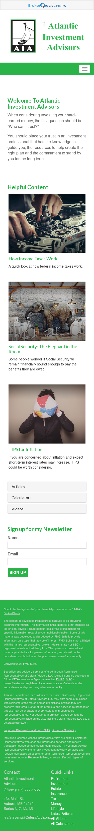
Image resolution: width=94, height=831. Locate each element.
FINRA (60, 679)
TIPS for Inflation (25, 449)
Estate (56, 788)
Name (13, 537)
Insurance (59, 793)
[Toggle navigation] (84, 69)
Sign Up (18, 572)
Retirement (59, 778)
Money (56, 803)
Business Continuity (64, 730)
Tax (54, 798)
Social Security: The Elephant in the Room (43, 349)
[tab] (47, 486)
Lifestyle (57, 808)
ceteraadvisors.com (16, 722)
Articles (18, 486)
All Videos (58, 818)
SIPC (69, 679)
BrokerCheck (12, 613)
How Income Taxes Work (33, 258)
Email (13, 554)
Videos (18, 509)
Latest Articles (62, 813)
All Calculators (62, 823)
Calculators (21, 497)
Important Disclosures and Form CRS (27, 730)
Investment (59, 783)
